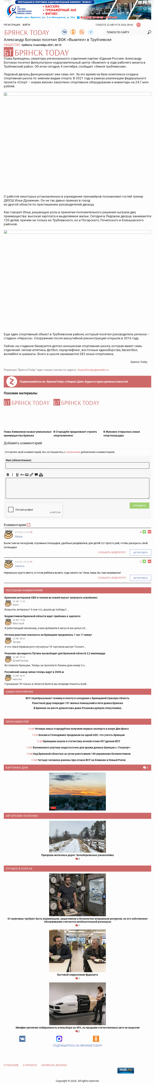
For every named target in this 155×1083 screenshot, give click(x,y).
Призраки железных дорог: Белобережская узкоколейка (77, 855)
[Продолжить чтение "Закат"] (77, 791)
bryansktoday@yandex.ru (93, 370)
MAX (59, 1039)
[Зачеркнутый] (22, 475)
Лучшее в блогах (19, 868)
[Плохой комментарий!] (149, 531)
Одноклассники (96, 1039)
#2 (31, 532)
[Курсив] (12, 475)
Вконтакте (22, 1039)
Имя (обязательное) (18, 460)
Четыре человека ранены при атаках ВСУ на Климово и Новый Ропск (82, 760)
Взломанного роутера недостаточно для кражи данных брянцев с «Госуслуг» (82, 747)
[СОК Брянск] (77, 9)
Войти (26, 25)
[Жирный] (8, 475)
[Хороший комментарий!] (144, 531)
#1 (31, 562)
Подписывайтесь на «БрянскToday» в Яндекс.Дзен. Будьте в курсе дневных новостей (74, 381)
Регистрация (12, 25)
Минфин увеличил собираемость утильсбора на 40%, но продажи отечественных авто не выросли (78, 1027)
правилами (73, 452)
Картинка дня (17, 767)
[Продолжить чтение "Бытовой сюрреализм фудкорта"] (77, 950)
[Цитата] (36, 475)
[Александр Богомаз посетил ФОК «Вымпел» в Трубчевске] (77, 52)
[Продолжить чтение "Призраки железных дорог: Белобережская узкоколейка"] (77, 837)
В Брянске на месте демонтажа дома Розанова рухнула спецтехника (77, 708)
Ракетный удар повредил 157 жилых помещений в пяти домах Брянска (77, 703)
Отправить (139, 505)
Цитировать (140, 552)
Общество (12, 45)
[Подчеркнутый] (17, 475)
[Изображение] (27, 475)
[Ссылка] (31, 475)
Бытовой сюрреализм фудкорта (77, 974)
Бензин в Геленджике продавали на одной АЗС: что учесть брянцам (82, 734)
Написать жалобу (54, 1065)
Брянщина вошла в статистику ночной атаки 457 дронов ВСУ (81, 741)
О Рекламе (11, 1065)
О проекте (30, 1065)
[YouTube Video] (41, 475)
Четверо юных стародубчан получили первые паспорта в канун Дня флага (82, 728)
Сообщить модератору (112, 552)
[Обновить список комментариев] (29, 525)
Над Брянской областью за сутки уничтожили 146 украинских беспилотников (82, 753)
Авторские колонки (22, 815)
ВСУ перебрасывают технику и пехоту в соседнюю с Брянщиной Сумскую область (77, 698)
